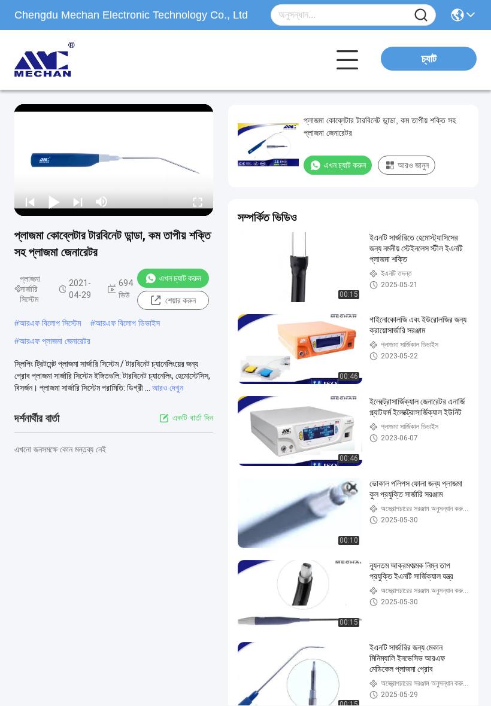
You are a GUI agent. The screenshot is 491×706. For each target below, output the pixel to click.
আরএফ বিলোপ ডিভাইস (127, 323)
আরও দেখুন (167, 387)
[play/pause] (54, 202)
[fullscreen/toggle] (198, 202)
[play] (114, 160)
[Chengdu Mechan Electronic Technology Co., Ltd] (80, 60)
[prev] (30, 202)
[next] (78, 202)
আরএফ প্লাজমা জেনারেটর (54, 341)
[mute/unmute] (102, 202)
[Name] (421, 15)
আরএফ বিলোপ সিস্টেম (50, 323)
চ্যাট (429, 59)
